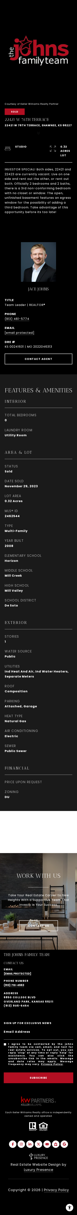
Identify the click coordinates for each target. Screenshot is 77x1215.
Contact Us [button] (38, 926)
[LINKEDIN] (30, 1144)
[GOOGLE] (64, 1144)
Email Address (17, 1032)
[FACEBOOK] (12, 1144)
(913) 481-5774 (17, 319)
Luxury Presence (38, 1169)
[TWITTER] (38, 1144)
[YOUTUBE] (47, 1144)
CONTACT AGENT (39, 359)
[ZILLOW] (55, 1144)
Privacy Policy (52, 1064)
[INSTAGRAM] (21, 1144)
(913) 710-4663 (14, 985)
